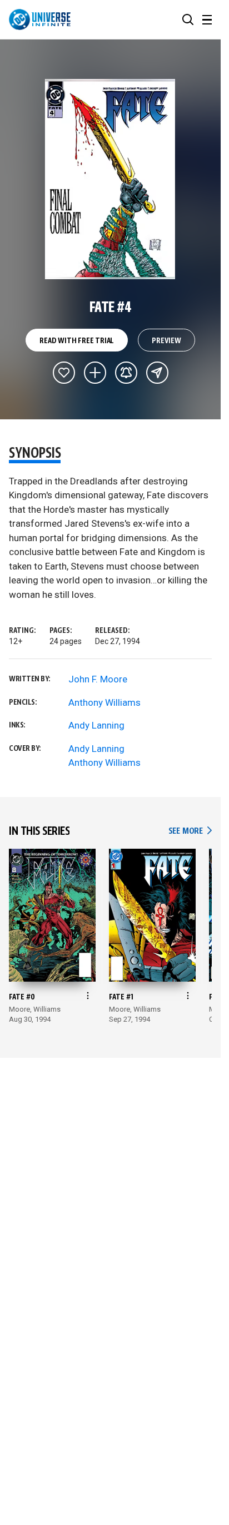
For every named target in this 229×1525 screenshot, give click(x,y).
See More (190, 831)
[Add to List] (95, 373)
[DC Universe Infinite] (40, 19)
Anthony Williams (104, 702)
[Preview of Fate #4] (110, 179)
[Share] (157, 373)
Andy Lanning (96, 725)
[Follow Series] (126, 373)
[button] (188, 19)
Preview (166, 341)
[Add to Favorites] (64, 373)
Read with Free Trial (76, 341)
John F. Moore (97, 679)
